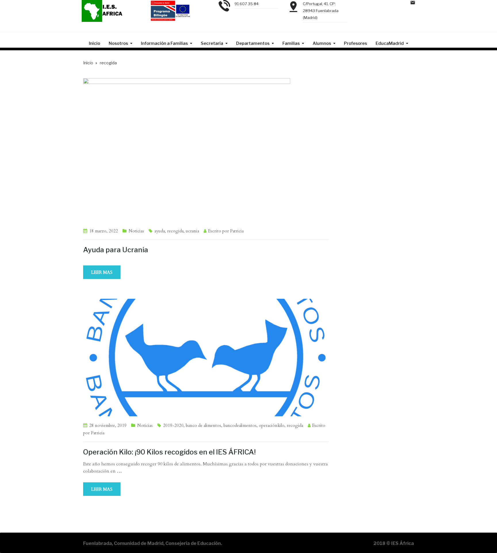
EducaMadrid (390, 43)
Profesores (355, 43)
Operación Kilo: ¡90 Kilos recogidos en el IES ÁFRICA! (169, 452)
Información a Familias (164, 43)
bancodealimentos (240, 425)
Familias (291, 43)
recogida (175, 231)
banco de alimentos (203, 425)
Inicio (94, 43)
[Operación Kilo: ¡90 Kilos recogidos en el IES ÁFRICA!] (205, 357)
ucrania (192, 231)
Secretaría (212, 43)
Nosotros (118, 43)
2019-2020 (173, 425)
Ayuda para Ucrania (115, 250)
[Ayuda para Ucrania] (186, 149)
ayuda (159, 231)
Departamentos (252, 43)
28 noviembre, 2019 (108, 425)
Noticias (136, 231)
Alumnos (322, 43)
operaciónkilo (271, 425)
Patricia (237, 231)
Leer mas (101, 272)
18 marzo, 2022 (103, 231)
